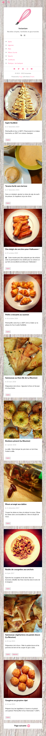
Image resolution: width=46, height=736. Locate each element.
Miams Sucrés (12, 52)
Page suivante (20, 726)
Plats (9, 49)
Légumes (11, 45)
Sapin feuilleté (11, 123)
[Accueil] (3, 2)
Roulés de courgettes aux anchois (19, 570)
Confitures (11, 60)
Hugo (20, 76)
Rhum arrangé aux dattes (16, 504)
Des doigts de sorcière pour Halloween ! (22, 249)
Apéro (10, 42)
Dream (32, 76)
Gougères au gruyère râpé (16, 700)
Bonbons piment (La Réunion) (17, 441)
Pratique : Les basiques (15, 63)
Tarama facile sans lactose (16, 186)
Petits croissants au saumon (17, 315)
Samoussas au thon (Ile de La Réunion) (21, 378)
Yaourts (10, 56)
